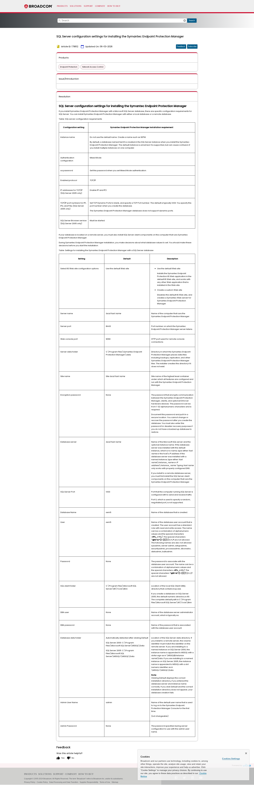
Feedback (181, 46)
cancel (184, 20)
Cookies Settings (231, 758)
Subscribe (192, 46)
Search (192, 20)
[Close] (246, 753)
